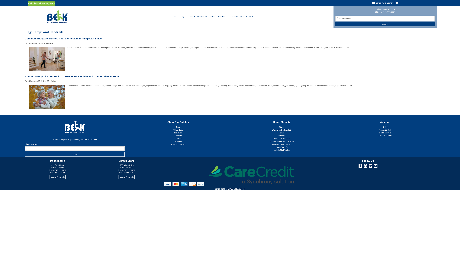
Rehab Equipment (178, 144)
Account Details (385, 130)
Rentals (212, 17)
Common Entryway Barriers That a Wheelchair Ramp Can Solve (63, 38)
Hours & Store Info (57, 177)
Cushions (178, 139)
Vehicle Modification (282, 150)
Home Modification (196, 17)
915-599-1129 (389, 12)
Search (385, 24)
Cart (251, 17)
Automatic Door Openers (282, 144)
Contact (243, 17)
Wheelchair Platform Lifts (282, 130)
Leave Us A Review (385, 136)
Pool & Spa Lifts (282, 147)
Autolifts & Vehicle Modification (282, 141)
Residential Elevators (281, 139)
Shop (182, 17)
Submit (75, 154)
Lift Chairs (178, 133)
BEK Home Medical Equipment (233, 189)
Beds (178, 127)
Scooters (178, 136)
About (220, 17)
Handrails (281, 136)
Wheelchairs (178, 130)
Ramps (282, 133)
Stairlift (281, 127)
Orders (385, 127)
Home (175, 17)
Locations (231, 17)
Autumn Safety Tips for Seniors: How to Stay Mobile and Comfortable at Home (72, 76)
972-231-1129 (389, 9)
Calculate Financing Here (41, 3)
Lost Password (385, 133)
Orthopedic (178, 141)
